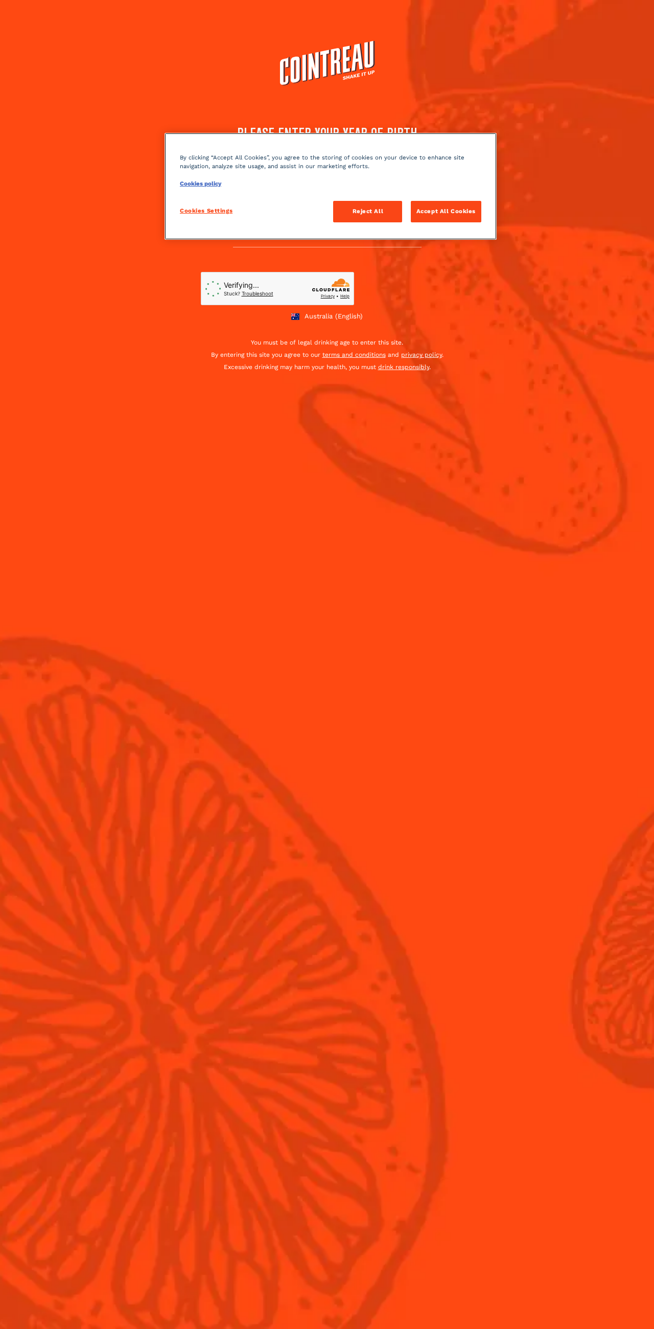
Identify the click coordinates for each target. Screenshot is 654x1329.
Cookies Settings (206, 210)
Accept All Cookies (446, 211)
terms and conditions (354, 354)
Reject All (368, 211)
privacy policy (421, 354)
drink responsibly (403, 367)
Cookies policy (200, 183)
